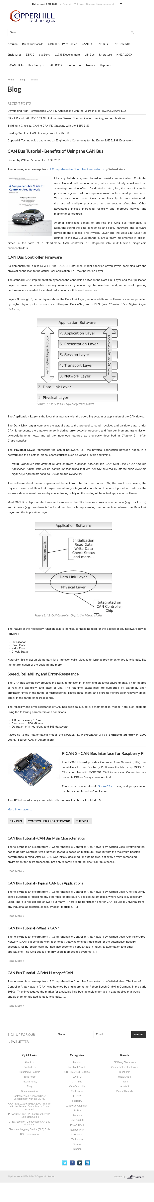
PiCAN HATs (16, 65)
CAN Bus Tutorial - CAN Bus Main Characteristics (46, 838)
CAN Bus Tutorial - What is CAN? (33, 928)
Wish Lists (79, 4)
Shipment (105, 65)
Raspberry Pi (36, 65)
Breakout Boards (32, 44)
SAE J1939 (55, 65)
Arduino (13, 44)
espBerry (44, 54)
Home (11, 79)
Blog (22, 79)
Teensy (90, 65)
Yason (124, 1081)
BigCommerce (136, 1177)
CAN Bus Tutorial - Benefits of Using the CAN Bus (55, 151)
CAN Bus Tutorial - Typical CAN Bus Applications (45, 883)
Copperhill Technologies (124, 1067)
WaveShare (124, 1076)
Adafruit (124, 1086)
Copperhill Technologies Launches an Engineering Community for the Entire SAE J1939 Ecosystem (70, 140)
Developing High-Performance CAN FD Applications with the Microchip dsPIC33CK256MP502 (67, 110)
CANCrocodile (121, 44)
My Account (65, 4)
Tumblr (79, 1162)
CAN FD (87, 44)
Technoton (74, 65)
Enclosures (14, 54)
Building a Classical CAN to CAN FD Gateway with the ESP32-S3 (49, 125)
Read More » (16, 870)
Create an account (105, 4)
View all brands (124, 1091)
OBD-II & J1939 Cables (62, 44)
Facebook (72, 1162)
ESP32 (30, 54)
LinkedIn (87, 1162)
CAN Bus (102, 44)
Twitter (64, 1162)
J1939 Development (67, 54)
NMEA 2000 (124, 54)
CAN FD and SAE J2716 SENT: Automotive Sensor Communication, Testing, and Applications (66, 118)
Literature (105, 54)
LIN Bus (90, 54)
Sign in (89, 4)
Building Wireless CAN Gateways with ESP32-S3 (38, 133)
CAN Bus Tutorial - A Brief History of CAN (40, 973)
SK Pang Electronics (124, 1062)
